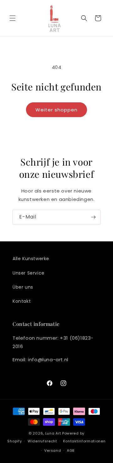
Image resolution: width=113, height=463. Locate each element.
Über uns (23, 287)
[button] (12, 18)
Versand (52, 450)
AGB (70, 450)
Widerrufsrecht (42, 441)
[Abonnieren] (93, 217)
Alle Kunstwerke (31, 258)
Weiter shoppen (56, 109)
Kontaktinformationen (84, 441)
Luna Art (53, 433)
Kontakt (22, 301)
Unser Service (29, 273)
